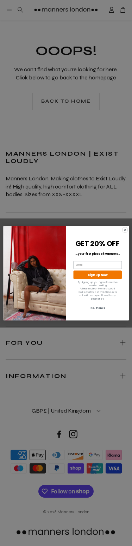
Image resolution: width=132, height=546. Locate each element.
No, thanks (97, 308)
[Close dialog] (125, 230)
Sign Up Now (97, 274)
